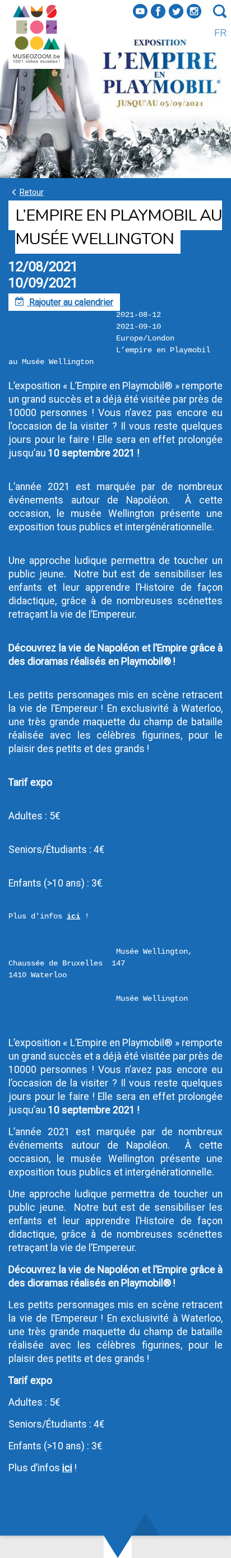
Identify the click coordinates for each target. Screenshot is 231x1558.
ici (73, 916)
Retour (26, 191)
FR (220, 33)
